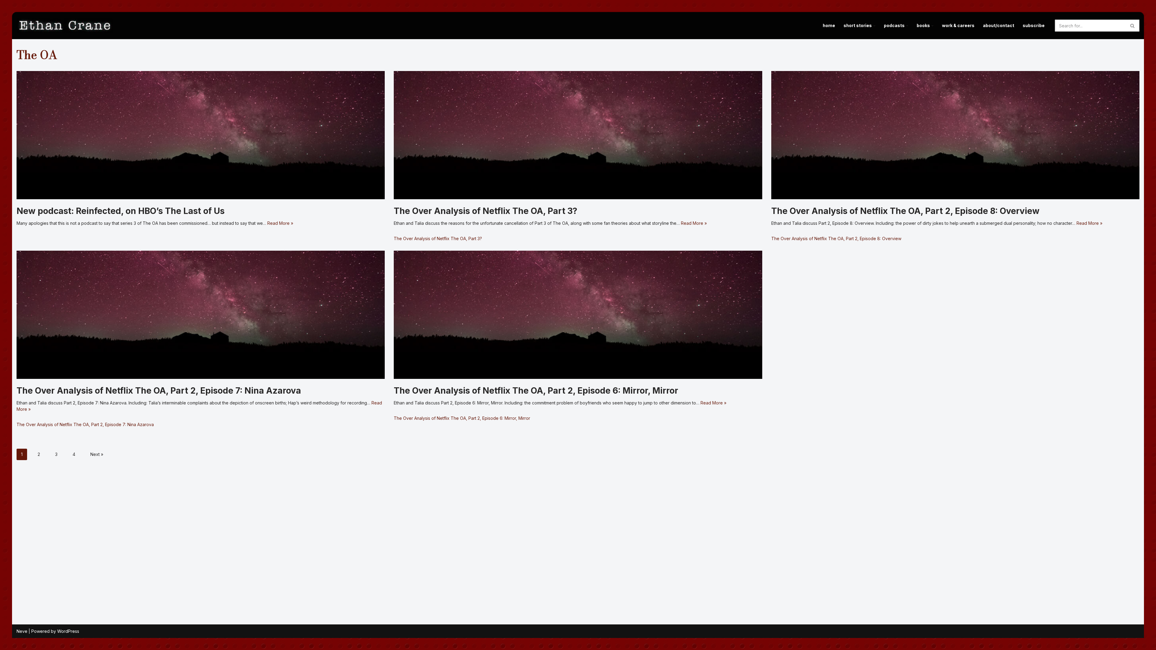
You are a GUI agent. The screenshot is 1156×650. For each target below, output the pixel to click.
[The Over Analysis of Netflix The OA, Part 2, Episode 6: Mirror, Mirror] (578, 315)
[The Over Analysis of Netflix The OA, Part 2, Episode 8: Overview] (955, 135)
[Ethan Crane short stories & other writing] (65, 25)
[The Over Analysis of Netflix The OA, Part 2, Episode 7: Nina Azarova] (201, 315)
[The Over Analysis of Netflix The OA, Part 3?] (578, 135)
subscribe (1034, 25)
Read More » (280, 223)
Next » (96, 454)
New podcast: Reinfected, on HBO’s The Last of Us (121, 211)
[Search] (1132, 26)
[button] (874, 26)
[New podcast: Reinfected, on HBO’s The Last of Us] (201, 135)
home (829, 25)
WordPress (68, 631)
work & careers (958, 25)
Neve (22, 631)
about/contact (998, 25)
